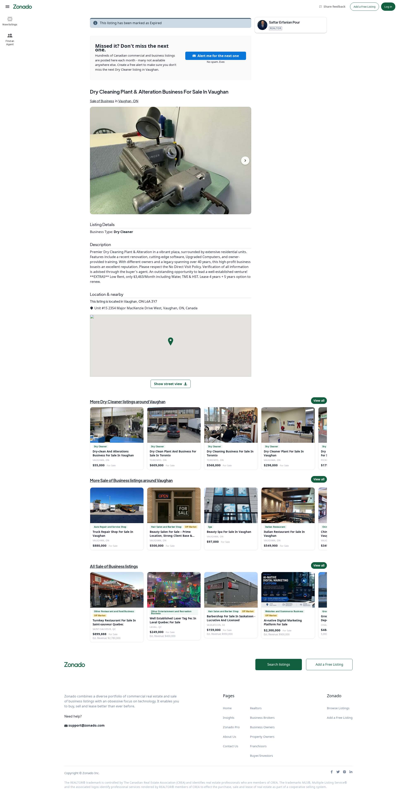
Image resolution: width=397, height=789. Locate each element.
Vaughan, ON (128, 101)
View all (318, 400)
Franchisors (258, 746)
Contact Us (230, 746)
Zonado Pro (231, 727)
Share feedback (335, 6)
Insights (228, 717)
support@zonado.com (86, 725)
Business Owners (262, 727)
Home (227, 708)
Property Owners (262, 736)
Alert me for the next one (218, 56)
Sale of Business (102, 101)
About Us (229, 736)
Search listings (278, 664)
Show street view (168, 384)
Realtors (256, 708)
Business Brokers (262, 717)
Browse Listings (338, 708)
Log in (388, 6)
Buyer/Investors (261, 755)
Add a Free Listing (364, 6)
